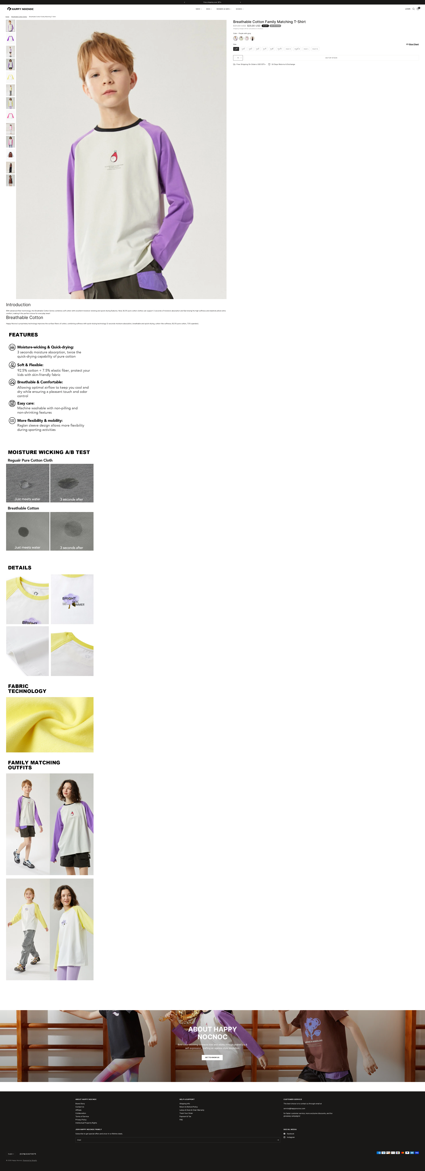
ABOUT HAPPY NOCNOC (86, 1099)
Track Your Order (186, 1113)
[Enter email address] (278, 1140)
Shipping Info (185, 1104)
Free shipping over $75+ (224, 2)
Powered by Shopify (30, 1160)
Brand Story (80, 1104)
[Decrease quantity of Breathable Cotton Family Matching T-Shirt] (235, 57)
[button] (212, 1057)
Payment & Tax (185, 1116)
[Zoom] (222, 24)
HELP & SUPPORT (187, 1099)
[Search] (413, 9)
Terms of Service (82, 1116)
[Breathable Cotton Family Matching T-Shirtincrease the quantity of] (241, 57)
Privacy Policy (80, 1120)
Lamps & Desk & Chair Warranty (192, 1110)
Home (7, 16)
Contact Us (79, 1107)
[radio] (235, 38)
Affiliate (78, 1110)
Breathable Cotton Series (19, 16)
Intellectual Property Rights (86, 1123)
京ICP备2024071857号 (28, 1154)
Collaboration (80, 1113)
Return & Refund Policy (189, 1107)
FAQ (181, 1120)
